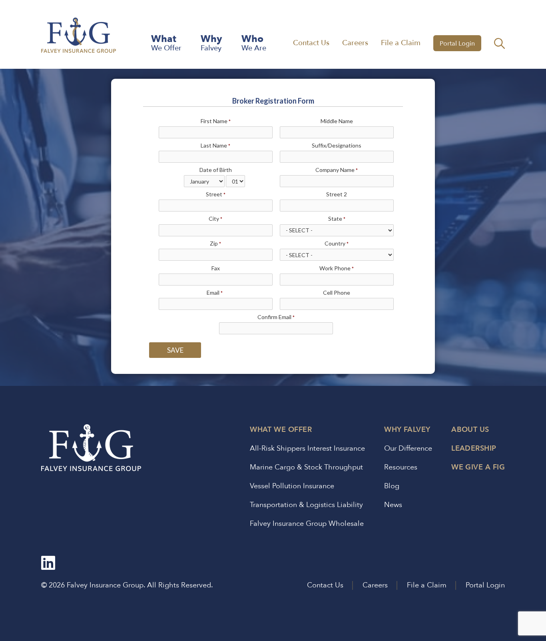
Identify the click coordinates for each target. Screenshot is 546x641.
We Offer (166, 43)
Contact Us (311, 43)
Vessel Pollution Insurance (292, 486)
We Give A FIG (478, 467)
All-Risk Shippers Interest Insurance (307, 448)
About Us (470, 430)
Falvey (211, 43)
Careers (355, 43)
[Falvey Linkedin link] (48, 564)
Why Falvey (407, 430)
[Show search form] (499, 43)
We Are (253, 43)
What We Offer (281, 430)
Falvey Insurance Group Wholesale (307, 524)
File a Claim (400, 43)
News (393, 505)
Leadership (473, 448)
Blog (391, 486)
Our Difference (408, 448)
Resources (400, 467)
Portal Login (457, 43)
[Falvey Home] (78, 35)
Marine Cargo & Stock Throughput (306, 467)
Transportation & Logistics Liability (306, 505)
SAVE (175, 350)
